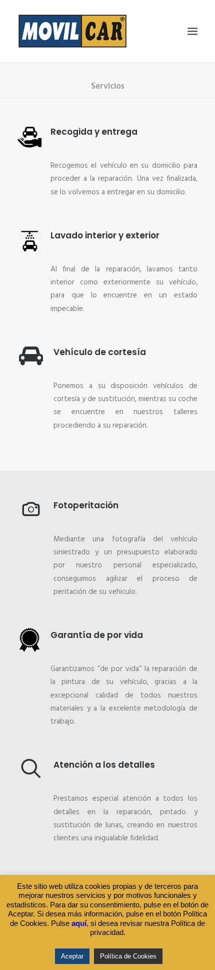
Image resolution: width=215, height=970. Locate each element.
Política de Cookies (128, 956)
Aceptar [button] (72, 956)
